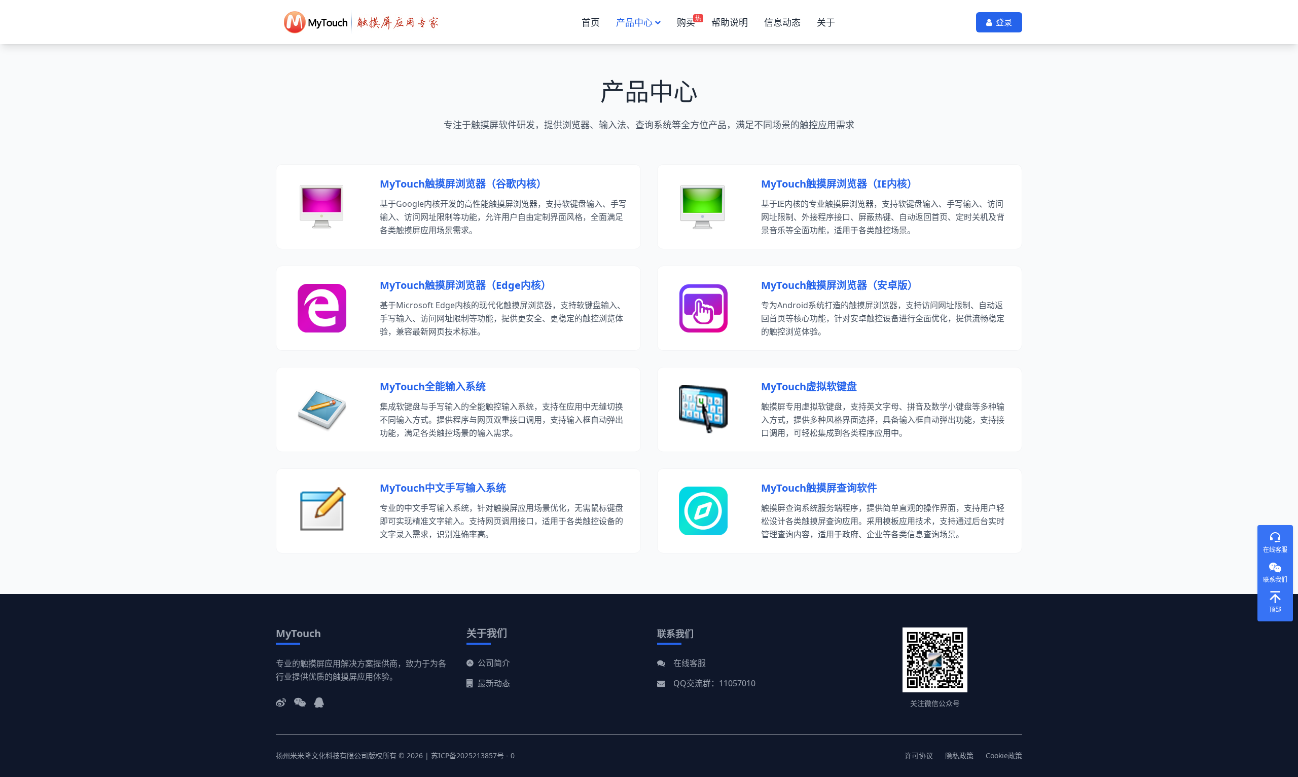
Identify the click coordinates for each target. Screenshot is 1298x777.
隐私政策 (959, 755)
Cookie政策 (1004, 755)
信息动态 (782, 22)
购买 (686, 22)
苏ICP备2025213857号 (467, 755)
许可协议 (919, 755)
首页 (591, 22)
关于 (826, 22)
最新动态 (494, 683)
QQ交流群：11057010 (714, 683)
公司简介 (494, 663)
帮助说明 (729, 22)
